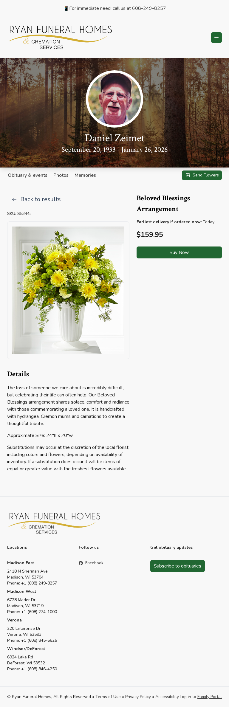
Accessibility (167, 697)
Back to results (40, 199)
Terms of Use (108, 697)
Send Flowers (206, 175)
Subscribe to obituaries (177, 566)
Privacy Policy (138, 697)
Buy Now (179, 252)
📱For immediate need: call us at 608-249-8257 (114, 8)
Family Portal (209, 697)
